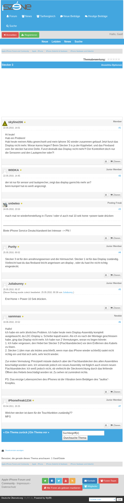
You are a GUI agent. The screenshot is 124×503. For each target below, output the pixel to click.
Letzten (56, 41)
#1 (120, 128)
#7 (120, 406)
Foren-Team (109, 480)
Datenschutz (9, 487)
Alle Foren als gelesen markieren (63, 488)
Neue (45, 41)
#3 (120, 209)
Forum (13, 16)
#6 (120, 322)
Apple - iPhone (37, 51)
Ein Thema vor (38, 432)
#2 (120, 176)
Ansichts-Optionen (111, 65)
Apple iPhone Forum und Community (15, 51)
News (28, 16)
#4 (120, 252)
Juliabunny (68, 292)
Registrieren (30, 35)
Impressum (23, 483)
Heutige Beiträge (98, 16)
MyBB (49, 498)
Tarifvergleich (47, 16)
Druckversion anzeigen (14, 450)
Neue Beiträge (71, 16)
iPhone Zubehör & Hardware (56, 51)
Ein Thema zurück (16, 432)
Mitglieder (92, 486)
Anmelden (11, 35)
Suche (13, 26)
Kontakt (91, 480)
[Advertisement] (62, 92)
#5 (120, 289)
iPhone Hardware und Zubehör (82, 51)
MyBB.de (28, 498)
